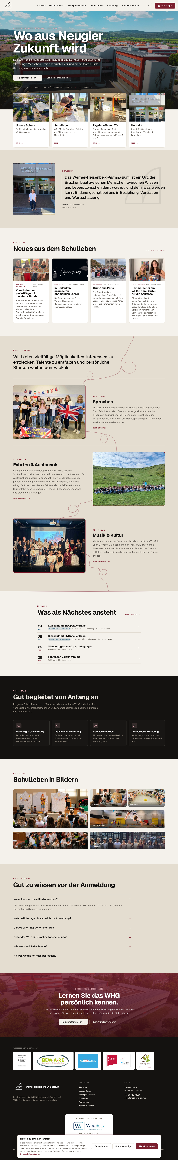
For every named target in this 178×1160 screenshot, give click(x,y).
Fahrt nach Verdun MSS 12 (64, 657)
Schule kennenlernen (57, 78)
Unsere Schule (56, 5)
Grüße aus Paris (103, 288)
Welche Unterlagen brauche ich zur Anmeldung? (42, 918)
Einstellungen (101, 1146)
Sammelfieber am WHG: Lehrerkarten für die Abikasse (144, 291)
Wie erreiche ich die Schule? (30, 946)
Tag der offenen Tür (26, 78)
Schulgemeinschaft (77, 5)
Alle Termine (131, 614)
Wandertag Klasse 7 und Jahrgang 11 (70, 646)
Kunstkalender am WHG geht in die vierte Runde (26, 293)
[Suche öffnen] (149, 5)
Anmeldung (112, 5)
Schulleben (96, 5)
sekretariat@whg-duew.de (136, 1098)
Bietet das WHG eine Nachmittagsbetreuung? (40, 937)
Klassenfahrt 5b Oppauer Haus (66, 636)
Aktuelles (41, 5)
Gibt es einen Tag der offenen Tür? (34, 927)
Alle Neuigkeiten (153, 250)
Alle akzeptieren (147, 1146)
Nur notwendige (123, 1146)
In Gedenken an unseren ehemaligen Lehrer (66, 291)
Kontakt (136, 125)
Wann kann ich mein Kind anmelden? (36, 899)
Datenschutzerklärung (29, 1154)
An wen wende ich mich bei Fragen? (35, 955)
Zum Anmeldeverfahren (104, 1022)
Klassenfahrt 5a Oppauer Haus (66, 625)
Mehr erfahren (99, 428)
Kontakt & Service (130, 5)
